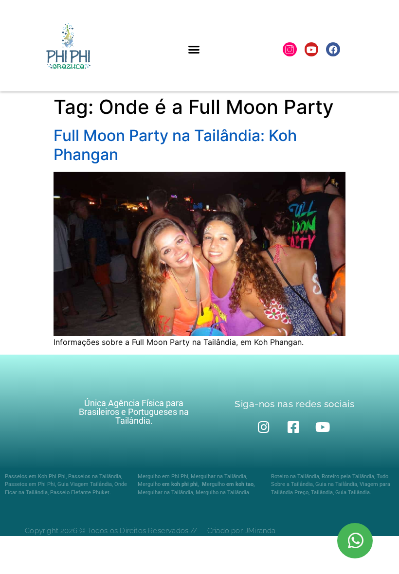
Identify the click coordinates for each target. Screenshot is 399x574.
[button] (194, 49)
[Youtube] (312, 49)
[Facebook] (333, 49)
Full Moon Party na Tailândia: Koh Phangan (175, 144)
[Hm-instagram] (290, 49)
